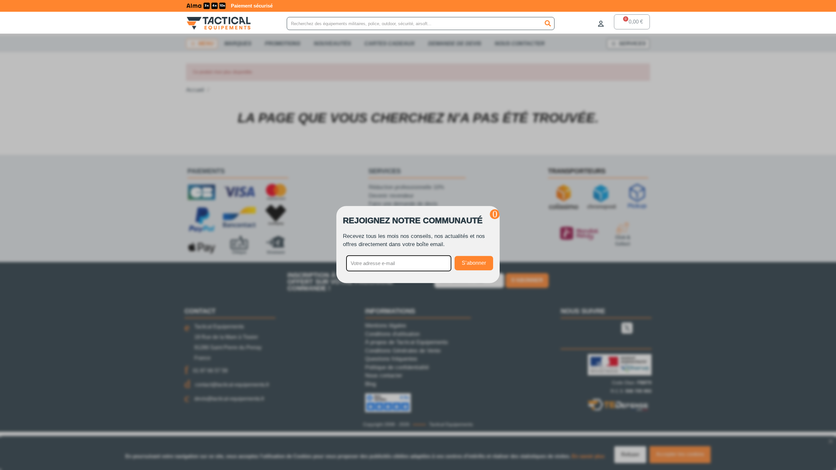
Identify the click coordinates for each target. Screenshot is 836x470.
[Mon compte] (600, 23)
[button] (495, 214)
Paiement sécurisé (252, 5)
